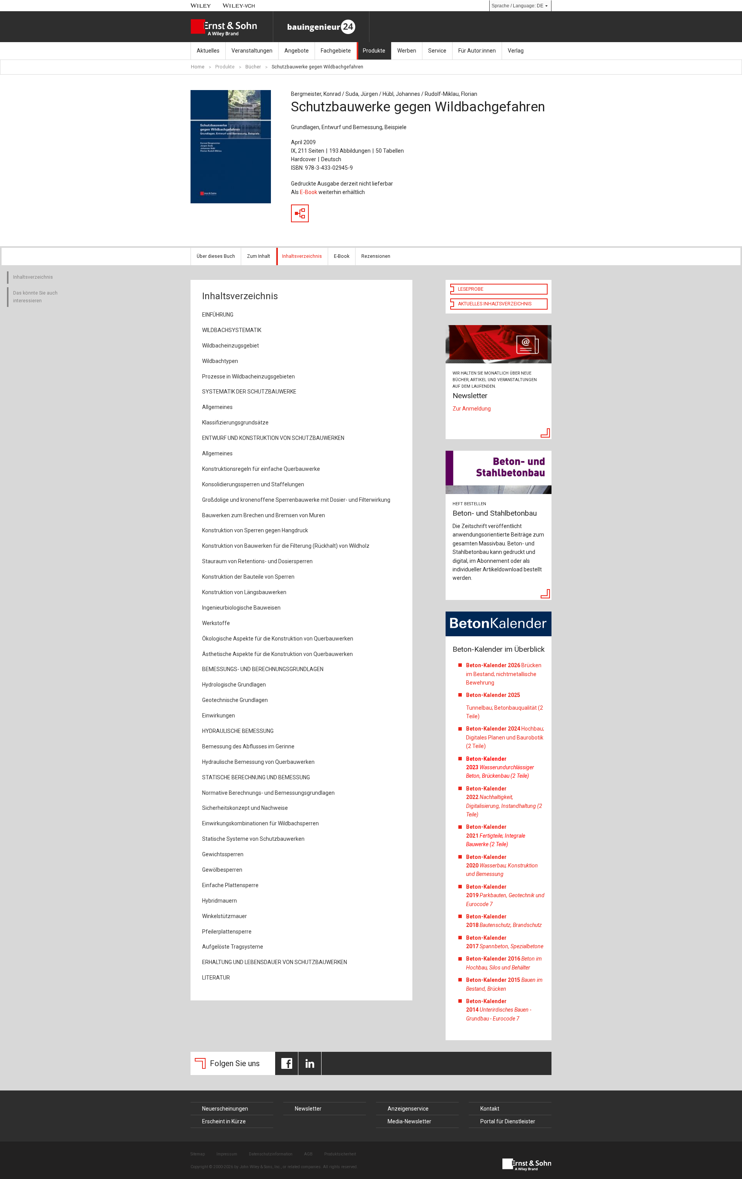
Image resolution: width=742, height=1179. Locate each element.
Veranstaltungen (251, 51)
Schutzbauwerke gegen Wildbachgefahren (317, 67)
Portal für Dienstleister (507, 1121)
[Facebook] (286, 1063)
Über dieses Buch (216, 256)
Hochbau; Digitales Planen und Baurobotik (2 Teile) (505, 737)
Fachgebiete (336, 51)
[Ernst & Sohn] (232, 27)
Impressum (226, 1154)
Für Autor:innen (477, 51)
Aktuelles (208, 51)
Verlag (516, 51)
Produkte (374, 51)
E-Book (308, 192)
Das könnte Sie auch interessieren (35, 296)
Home (197, 67)
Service (437, 51)
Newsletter (308, 1109)
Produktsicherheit (340, 1154)
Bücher (253, 67)
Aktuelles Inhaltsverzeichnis (494, 304)
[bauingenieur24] (321, 26)
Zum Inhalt (258, 256)
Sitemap (198, 1154)
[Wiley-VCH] (239, 5)
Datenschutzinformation (271, 1154)
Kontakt (489, 1109)
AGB (308, 1154)
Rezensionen (375, 256)
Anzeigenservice (408, 1109)
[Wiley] (201, 5)
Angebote (296, 51)
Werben (406, 51)
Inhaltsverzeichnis (302, 256)
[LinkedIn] (309, 1063)
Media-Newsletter (409, 1121)
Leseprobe (470, 289)
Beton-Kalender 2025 (493, 695)
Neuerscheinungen (225, 1109)
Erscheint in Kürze (224, 1121)
